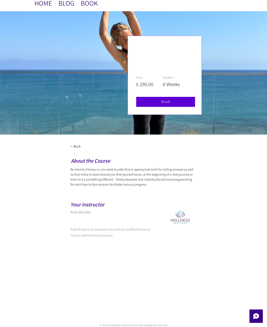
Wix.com (163, 325)
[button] (165, 102)
